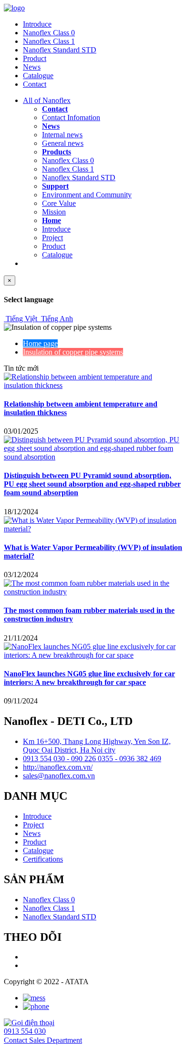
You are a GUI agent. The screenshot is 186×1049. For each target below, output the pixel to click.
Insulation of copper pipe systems (73, 352)
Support (55, 186)
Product (34, 58)
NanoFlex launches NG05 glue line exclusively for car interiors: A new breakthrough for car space (89, 678)
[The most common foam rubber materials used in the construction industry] (93, 592)
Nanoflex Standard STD (59, 50)
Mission (54, 212)
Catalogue (38, 75)
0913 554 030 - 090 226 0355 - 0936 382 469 (92, 758)
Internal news (62, 135)
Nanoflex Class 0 (49, 33)
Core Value (59, 203)
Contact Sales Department (43, 1040)
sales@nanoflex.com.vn (59, 776)
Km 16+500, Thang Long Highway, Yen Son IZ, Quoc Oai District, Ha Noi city (97, 745)
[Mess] (34, 998)
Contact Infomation (71, 117)
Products (56, 152)
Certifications (43, 859)
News (32, 67)
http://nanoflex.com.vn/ (58, 767)
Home (51, 220)
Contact (34, 84)
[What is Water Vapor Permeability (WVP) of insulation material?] (93, 529)
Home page (40, 343)
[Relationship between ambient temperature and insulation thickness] (93, 385)
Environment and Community (87, 195)
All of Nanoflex (47, 100)
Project (52, 238)
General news (62, 143)
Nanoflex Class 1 (49, 41)
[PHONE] (36, 1006)
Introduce (37, 24)
